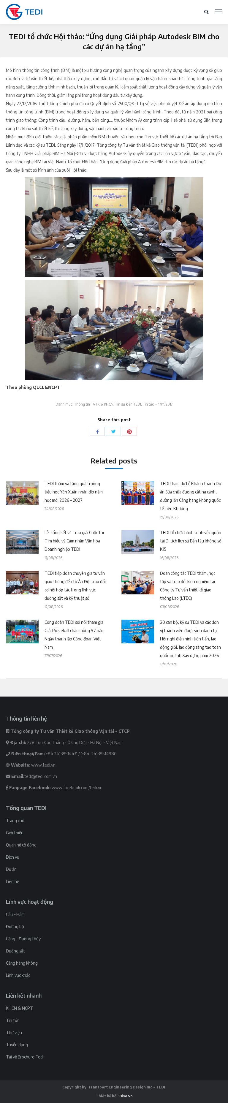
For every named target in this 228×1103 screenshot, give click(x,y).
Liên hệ (12, 881)
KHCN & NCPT (19, 1008)
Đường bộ (15, 926)
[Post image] (22, 493)
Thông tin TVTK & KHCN (93, 404)
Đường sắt (15, 950)
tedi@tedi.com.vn (40, 776)
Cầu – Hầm (15, 914)
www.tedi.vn (43, 764)
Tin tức (148, 404)
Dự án (11, 869)
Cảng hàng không (22, 963)
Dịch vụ (12, 857)
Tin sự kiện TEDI (128, 404)
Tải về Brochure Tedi (25, 1056)
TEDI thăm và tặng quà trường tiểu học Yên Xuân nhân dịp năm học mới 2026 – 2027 (74, 492)
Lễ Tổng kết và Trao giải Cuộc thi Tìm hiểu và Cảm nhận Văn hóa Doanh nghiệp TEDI (74, 541)
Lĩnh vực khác (18, 975)
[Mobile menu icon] (218, 12)
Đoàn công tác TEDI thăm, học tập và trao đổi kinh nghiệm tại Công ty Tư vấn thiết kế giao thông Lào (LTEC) (187, 586)
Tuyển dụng (17, 1044)
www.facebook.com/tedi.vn (77, 787)
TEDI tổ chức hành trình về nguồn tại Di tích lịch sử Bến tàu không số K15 (190, 541)
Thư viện (14, 1032)
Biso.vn (126, 1096)
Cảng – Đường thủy (23, 938)
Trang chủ (15, 820)
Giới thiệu (14, 832)
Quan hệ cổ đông (21, 844)
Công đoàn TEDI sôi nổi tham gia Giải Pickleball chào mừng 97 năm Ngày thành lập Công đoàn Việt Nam (74, 635)
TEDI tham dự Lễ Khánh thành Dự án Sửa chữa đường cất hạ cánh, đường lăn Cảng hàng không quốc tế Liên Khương (190, 496)
